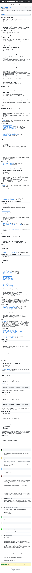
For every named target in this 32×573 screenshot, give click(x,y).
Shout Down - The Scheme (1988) (8, 199)
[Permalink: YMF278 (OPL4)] (1, 339)
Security (11, 568)
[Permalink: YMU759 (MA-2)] (1, 375)
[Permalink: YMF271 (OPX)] (1, 92)
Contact (21, 568)
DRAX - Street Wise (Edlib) (7, 276)
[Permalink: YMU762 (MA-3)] (1, 392)
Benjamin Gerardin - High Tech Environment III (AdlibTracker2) (13, 333)
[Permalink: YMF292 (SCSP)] (1, 86)
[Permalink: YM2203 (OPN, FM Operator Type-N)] (1, 142)
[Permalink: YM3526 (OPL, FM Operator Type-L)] (1, 236)
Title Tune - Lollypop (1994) (7, 271)
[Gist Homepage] (4, 1)
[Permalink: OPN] (1, 139)
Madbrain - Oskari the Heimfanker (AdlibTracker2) (11, 330)
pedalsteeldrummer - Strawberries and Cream (10, 134)
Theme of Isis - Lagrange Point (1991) (9, 308)
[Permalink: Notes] (1, 118)
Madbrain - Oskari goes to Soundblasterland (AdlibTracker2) (12, 331)
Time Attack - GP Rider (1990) (8, 130)
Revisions (7, 10)
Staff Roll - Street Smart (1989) (8, 267)
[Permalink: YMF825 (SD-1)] (1, 435)
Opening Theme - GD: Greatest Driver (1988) (10, 307)
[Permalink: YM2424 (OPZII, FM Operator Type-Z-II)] (1, 78)
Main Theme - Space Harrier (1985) (8, 163)
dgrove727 (5, 498)
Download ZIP (29, 10)
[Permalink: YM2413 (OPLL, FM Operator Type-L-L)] (1, 288)
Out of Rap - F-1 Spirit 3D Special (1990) (9, 306)
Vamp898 (5, 535)
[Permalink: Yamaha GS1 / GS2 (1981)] (1, 17)
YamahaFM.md (8, 7)
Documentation (4, 321)
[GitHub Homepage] (13, 570)
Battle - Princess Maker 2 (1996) (8, 273)
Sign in (25, 1)
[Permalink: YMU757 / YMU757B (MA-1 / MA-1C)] (1, 363)
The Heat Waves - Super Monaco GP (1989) (10, 127)
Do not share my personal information (16, 569)
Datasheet (3, 120)
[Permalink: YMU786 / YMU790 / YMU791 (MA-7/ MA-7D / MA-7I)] (1, 424)
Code (3, 10)
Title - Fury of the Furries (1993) (8, 270)
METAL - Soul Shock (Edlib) (7, 280)
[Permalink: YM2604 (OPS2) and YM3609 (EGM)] (1, 47)
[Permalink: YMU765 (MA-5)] (1, 411)
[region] (16, 230)
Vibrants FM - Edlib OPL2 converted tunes (10, 252)
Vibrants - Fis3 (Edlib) (6, 274)
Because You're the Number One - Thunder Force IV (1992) (12, 224)
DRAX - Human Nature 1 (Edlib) (8, 278)
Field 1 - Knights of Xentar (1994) (8, 272)
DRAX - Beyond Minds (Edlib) (8, 279)
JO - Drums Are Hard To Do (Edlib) (8, 286)
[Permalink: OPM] (1, 105)
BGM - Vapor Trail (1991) (7, 223)
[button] (30, 450)
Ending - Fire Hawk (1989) (7, 309)
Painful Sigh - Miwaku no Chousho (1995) (9, 336)
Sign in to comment (27, 564)
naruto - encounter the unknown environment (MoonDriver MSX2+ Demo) (15, 356)
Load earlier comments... (17, 447)
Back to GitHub (21, 1)
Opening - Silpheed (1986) (7, 164)
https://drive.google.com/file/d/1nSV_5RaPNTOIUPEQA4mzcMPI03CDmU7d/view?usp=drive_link (17, 518)
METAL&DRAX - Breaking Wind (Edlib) (9, 285)
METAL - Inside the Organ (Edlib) (8, 284)
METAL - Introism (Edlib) (7, 283)
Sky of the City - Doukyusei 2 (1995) (9, 337)
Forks (18, 10)
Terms (6, 568)
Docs (18, 568)
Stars (13, 10)
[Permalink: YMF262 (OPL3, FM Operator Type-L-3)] (1, 312)
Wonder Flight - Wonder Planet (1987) (9, 251)
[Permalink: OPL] (1, 233)
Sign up (29, 1)
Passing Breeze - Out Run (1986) (8, 126)
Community (16, 568)
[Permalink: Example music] (1, 123)
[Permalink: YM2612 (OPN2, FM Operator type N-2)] (1, 201)
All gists (17, 1)
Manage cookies (24, 568)
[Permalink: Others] (1, 360)
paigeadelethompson (7, 529)
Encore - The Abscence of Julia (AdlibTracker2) (10, 332)
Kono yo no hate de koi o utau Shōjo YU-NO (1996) (11, 195)
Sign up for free (4, 564)
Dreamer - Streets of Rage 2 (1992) (9, 226)
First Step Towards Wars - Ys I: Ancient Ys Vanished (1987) (12, 165)
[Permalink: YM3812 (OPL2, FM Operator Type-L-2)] (1, 254)
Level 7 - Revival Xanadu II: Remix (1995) (9, 198)
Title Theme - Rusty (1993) (7, 168)
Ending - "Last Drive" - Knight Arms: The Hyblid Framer (12, 128)
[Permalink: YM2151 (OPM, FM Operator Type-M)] (1, 108)
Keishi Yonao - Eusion (6, 135)
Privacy (8, 568)
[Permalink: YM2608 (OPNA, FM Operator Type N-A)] (1, 170)
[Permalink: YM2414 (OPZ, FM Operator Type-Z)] (1, 67)
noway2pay (5, 507)
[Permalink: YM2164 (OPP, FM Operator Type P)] (1, 54)
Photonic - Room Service (7, 133)
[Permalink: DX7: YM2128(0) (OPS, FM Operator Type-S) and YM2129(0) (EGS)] (1, 36)
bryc (3, 7)
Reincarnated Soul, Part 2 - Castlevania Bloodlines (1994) (12, 229)
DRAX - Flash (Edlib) (6, 277)
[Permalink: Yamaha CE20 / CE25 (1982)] (1, 30)
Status (13, 568)
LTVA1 (5, 457)
